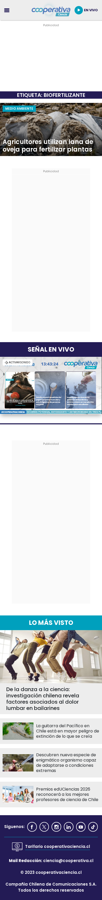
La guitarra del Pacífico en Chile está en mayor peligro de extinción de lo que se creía (67, 731)
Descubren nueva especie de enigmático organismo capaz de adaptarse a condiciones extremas (66, 762)
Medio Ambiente (19, 108)
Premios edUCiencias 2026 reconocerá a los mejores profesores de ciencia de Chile (67, 794)
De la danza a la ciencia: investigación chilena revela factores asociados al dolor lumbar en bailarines (42, 698)
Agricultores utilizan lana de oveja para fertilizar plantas (48, 145)
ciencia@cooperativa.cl (68, 860)
